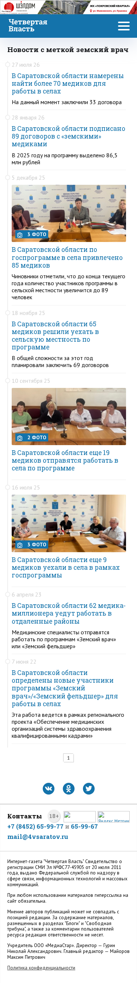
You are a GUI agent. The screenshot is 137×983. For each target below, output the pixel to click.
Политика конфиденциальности (41, 968)
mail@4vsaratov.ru (37, 836)
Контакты (24, 816)
